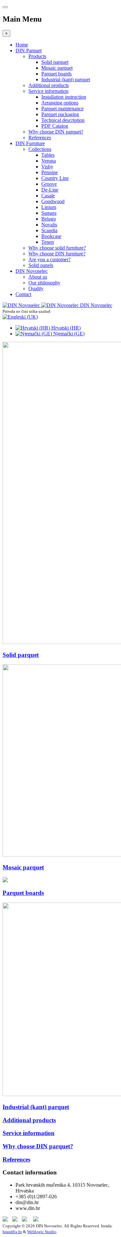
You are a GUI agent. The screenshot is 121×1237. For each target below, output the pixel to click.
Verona (48, 160)
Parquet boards (56, 73)
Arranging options (59, 102)
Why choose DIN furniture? (57, 253)
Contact (23, 294)
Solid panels (40, 265)
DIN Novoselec (31, 271)
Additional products (48, 85)
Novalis (49, 224)
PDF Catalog (54, 126)
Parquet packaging (60, 114)
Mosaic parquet (57, 68)
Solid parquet (54, 62)
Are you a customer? (49, 259)
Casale (48, 195)
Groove (49, 184)
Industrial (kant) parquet (65, 79)
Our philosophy (44, 282)
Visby (47, 166)
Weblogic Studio (41, 1231)
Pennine (49, 172)
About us (37, 277)
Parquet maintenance (62, 108)
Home (21, 44)
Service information (48, 91)
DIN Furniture (30, 143)
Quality (36, 288)
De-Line (49, 190)
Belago (48, 219)
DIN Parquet (28, 50)
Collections (39, 149)
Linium (48, 207)
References (39, 137)
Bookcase (51, 236)
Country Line (55, 178)
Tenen (47, 242)
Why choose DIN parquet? (55, 131)
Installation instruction (63, 97)
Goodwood (53, 201)
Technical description (63, 120)
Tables (48, 155)
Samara (48, 213)
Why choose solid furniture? (57, 248)
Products (37, 56)
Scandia (49, 230)
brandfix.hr (12, 1231)
